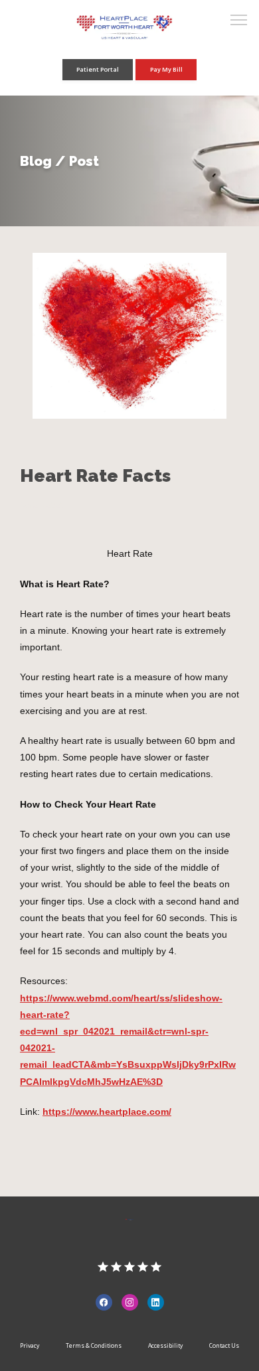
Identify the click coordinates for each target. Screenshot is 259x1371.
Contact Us (224, 1346)
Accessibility (165, 1346)
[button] (239, 21)
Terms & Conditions (94, 1346)
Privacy (29, 1346)
